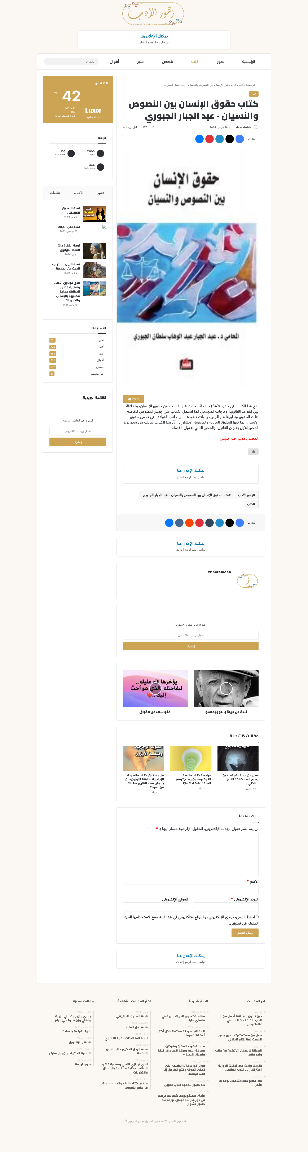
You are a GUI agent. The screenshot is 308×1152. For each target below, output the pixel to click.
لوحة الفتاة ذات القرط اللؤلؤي (69, 248)
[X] (229, 139)
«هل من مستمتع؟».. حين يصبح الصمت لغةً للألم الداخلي (241, 779)
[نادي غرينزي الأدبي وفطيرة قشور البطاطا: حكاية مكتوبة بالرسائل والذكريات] (94, 288)
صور (220, 61)
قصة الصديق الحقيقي (71, 210)
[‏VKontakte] (179, 523)
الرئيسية (248, 61)
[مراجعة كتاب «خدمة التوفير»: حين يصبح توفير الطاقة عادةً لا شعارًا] (190, 758)
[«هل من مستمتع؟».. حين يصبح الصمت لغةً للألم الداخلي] (238, 758)
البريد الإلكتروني (245, 899)
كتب (194, 61)
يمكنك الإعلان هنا (154, 36)
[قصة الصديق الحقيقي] (94, 214)
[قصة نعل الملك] (94, 232)
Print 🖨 (133, 399)
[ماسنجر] (199, 139)
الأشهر (101, 193)
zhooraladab (243, 127)
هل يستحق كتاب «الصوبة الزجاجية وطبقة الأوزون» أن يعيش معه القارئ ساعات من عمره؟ (144, 781)
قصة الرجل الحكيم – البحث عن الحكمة (66, 266)
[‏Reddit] (189, 523)
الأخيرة (78, 193)
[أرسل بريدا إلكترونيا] (234, 127)
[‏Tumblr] (209, 523)
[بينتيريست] (209, 139)
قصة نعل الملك (69, 227)
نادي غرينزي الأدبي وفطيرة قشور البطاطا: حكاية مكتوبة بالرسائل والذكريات (67, 291)
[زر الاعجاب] (253, 451)
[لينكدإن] (219, 139)
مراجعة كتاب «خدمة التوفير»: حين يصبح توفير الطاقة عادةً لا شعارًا (193, 779)
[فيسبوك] (240, 139)
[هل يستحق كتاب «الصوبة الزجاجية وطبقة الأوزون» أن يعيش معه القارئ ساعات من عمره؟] (143, 758)
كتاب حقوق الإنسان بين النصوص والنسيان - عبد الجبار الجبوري (185, 495)
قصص (167, 61)
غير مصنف (97, 373)
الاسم (253, 881)
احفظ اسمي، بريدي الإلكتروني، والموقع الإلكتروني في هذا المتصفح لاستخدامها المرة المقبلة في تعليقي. (191, 920)
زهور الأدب (245, 495)
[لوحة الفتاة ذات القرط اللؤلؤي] (94, 251)
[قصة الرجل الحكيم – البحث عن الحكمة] (94, 270)
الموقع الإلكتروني (175, 899)
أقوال (114, 61)
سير (140, 61)
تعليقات (55, 193)
